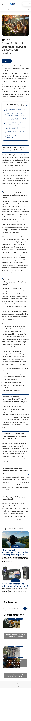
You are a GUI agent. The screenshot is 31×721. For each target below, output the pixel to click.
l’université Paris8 (11, 81)
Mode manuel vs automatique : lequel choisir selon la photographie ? (15, 552)
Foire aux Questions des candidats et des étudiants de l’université (16, 128)
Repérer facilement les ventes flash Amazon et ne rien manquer (15, 636)
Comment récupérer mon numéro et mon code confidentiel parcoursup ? (16, 132)
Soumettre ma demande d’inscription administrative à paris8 (16, 119)
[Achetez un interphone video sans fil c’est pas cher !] (15, 573)
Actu (7, 61)
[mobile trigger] (3, 4)
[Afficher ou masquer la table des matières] (26, 105)
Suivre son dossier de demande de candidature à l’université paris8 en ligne (16, 123)
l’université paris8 (8, 296)
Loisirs (15, 546)
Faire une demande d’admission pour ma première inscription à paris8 (16, 114)
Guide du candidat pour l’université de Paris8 (15, 110)
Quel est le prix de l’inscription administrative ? (15, 136)
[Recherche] (25, 3)
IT (15, 618)
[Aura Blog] (12, 4)
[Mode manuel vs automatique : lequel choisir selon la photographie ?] (15, 539)
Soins (15, 646)
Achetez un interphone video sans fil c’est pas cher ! (15, 585)
